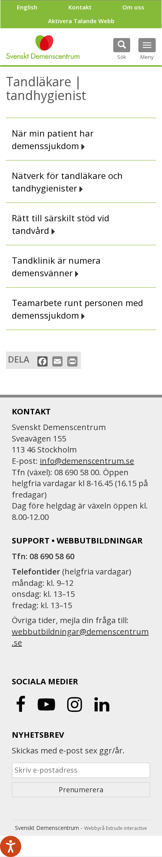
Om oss (133, 7)
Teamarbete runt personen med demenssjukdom (77, 309)
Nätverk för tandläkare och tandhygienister (67, 182)
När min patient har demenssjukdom (53, 139)
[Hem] (42, 47)
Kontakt (80, 7)
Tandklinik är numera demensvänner (56, 266)
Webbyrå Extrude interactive (115, 828)
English (27, 7)
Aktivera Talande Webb (81, 21)
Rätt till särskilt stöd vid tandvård (60, 224)
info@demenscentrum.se (87, 461)
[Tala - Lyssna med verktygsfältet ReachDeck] (10, 846)
